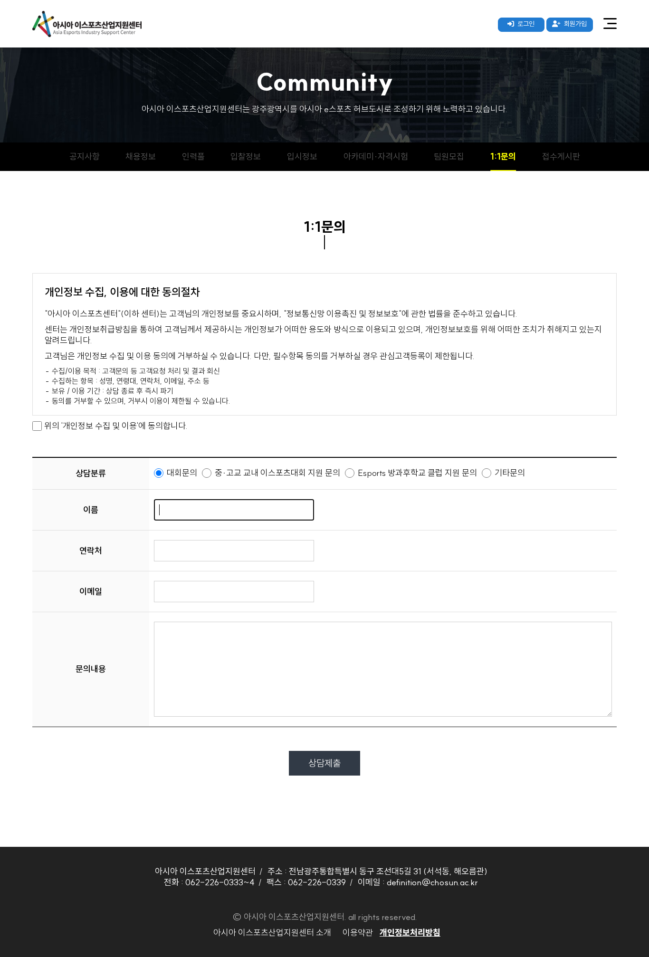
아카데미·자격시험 (376, 156)
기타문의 (509, 472)
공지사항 (84, 156)
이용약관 (358, 932)
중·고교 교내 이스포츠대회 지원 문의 (276, 472)
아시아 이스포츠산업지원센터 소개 (272, 932)
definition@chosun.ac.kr (432, 882)
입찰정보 (245, 156)
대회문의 (181, 472)
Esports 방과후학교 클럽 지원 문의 (416, 472)
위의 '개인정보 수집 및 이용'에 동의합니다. (116, 425)
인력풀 (193, 156)
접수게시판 (561, 156)
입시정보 (302, 156)
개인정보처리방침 (410, 932)
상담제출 (324, 763)
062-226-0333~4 (220, 882)
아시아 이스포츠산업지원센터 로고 (87, 23)
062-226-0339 (317, 882)
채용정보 (140, 156)
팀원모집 (449, 156)
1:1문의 (503, 156)
